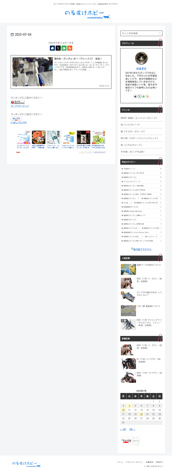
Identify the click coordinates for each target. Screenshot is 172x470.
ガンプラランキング (20, 106)
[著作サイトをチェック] (52, 48)
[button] (160, 33)
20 (141, 414)
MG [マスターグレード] (133, 131)
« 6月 (123, 429)
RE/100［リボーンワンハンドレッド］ (140, 138)
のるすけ (141, 68)
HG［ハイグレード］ (131, 125)
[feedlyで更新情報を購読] (63, 48)
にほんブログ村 (19, 122)
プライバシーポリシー (134, 462)
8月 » (132, 429)
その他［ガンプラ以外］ (133, 152)
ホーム (120, 462)
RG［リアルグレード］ (132, 145)
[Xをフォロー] (58, 48)
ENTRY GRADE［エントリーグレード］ (139, 118)
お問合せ (159, 462)
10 (123, 410)
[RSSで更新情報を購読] (69, 48)
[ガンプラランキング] (18, 102)
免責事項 (149, 462)
